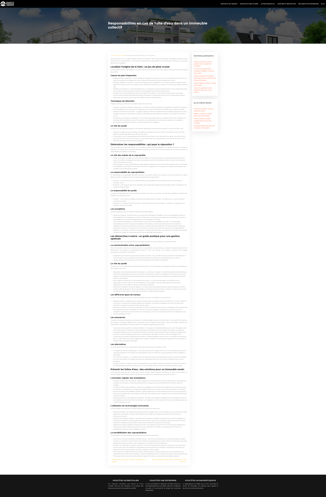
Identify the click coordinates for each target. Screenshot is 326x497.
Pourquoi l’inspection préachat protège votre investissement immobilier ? (203, 64)
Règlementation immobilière (308, 4)
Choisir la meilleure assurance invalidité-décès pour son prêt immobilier (202, 121)
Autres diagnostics (268, 4)
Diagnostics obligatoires (249, 4)
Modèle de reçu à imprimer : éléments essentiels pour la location (128, 460)
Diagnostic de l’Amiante (229, 4)
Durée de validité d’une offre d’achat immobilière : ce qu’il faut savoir (169, 460)
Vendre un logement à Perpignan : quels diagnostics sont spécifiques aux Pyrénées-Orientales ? (205, 78)
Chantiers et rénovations (286, 4)
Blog (323, 4)
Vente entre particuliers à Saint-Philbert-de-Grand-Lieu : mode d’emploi (203, 90)
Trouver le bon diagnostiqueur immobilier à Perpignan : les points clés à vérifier (204, 71)
